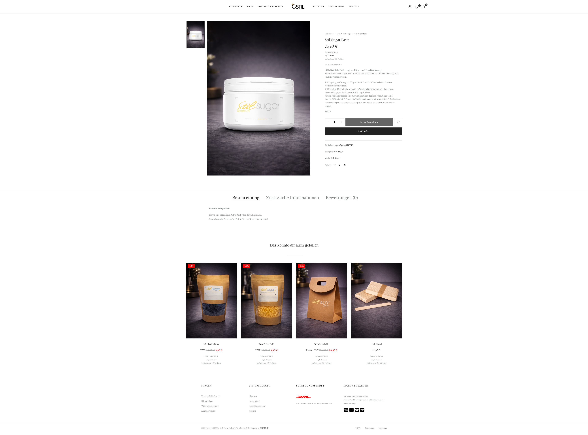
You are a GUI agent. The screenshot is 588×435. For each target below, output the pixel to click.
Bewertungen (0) (342, 198)
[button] (424, 7)
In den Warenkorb (369, 122)
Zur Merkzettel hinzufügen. (398, 122)
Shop (337, 34)
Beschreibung (245, 198)
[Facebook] (334, 165)
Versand (331, 55)
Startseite (328, 34)
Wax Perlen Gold (266, 344)
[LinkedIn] (344, 165)
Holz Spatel (377, 344)
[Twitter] (340, 165)
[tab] (245, 198)
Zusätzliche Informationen (292, 198)
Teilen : (328, 165)
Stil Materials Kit (321, 344)
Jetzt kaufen (363, 131)
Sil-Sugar (335, 158)
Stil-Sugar (347, 34)
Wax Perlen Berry (211, 344)
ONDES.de (264, 428)
